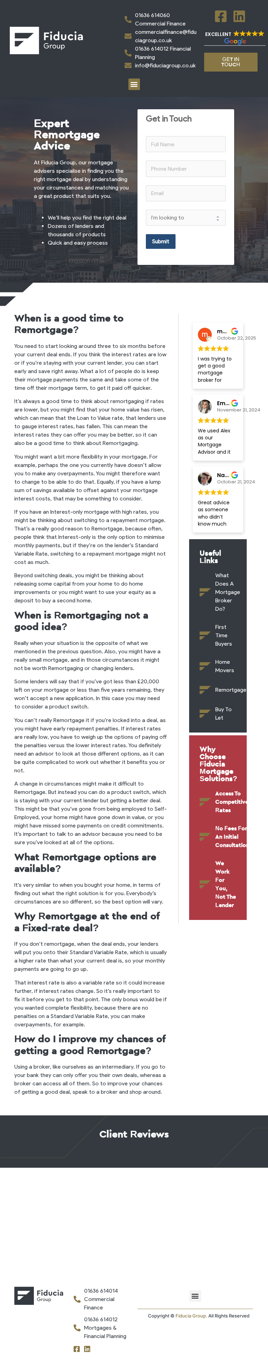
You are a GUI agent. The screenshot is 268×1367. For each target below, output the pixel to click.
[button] (235, 38)
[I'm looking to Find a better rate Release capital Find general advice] (186, 218)
